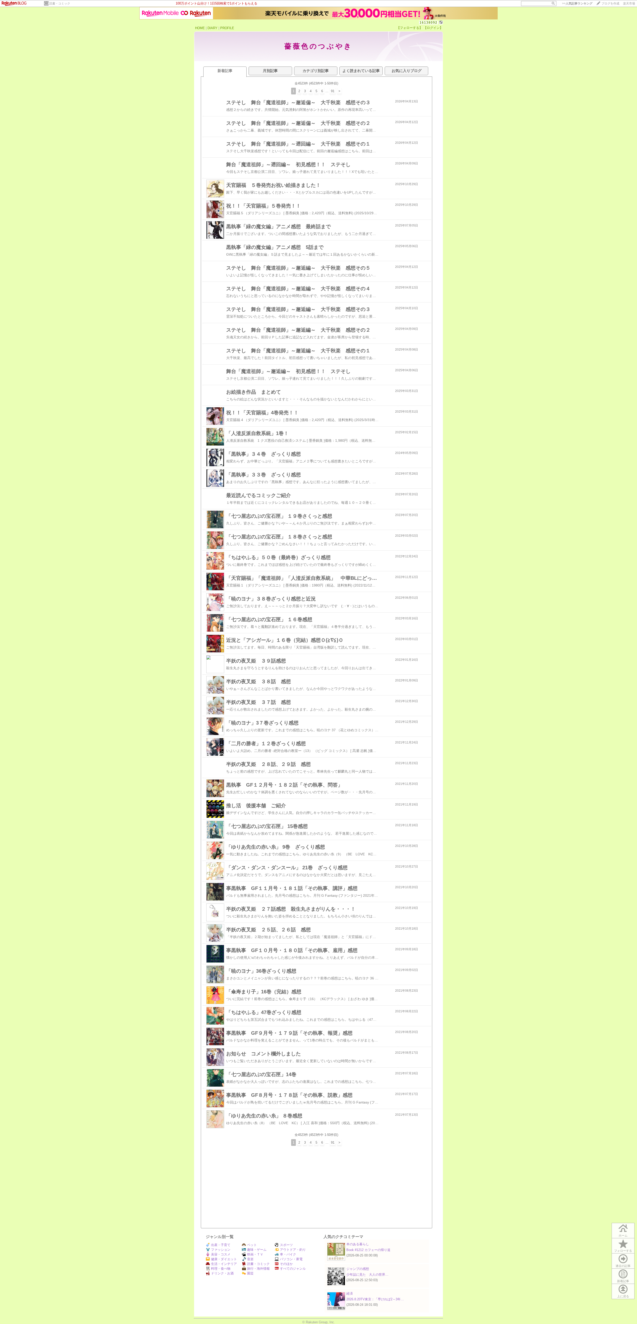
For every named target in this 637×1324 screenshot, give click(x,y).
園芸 (250, 1273)
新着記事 (623, 1281)
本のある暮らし (357, 1244)
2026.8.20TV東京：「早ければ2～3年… (375, 1299)
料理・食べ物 (220, 1268)
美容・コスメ (220, 1254)
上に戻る (623, 1296)
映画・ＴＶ (255, 1254)
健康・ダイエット (224, 1259)
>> (577, 3)
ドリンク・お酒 (222, 1273)
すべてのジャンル (293, 1268)
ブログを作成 (610, 3)
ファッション (220, 1249)
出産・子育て (220, 1245)
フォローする (623, 1250)
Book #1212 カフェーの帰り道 (368, 1250)
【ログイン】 (433, 28)
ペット (252, 1245)
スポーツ (286, 1245)
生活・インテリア (224, 1264)
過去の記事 (623, 1266)
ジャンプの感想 (357, 1269)
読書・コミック (59, 3)
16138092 (428, 22)
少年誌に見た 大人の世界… (367, 1274)
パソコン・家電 (291, 1259)
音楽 (250, 1259)
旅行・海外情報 (258, 1268)
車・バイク (288, 1254)
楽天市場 (629, 3)
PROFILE (227, 28)
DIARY (212, 28)
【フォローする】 (410, 28)
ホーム (623, 1235)
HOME (200, 28)
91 (332, 91)
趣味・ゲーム (256, 1249)
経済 (349, 1293)
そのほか (286, 1264)
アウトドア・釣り (293, 1249)
